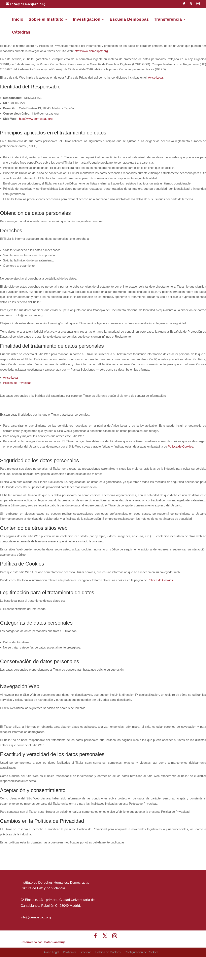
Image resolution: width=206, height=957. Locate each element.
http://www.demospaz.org (91, 51)
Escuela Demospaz (129, 20)
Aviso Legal (155, 77)
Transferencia (168, 20)
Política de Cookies (180, 446)
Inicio (17, 20)
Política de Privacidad (17, 382)
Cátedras (21, 32)
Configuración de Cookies (142, 952)
